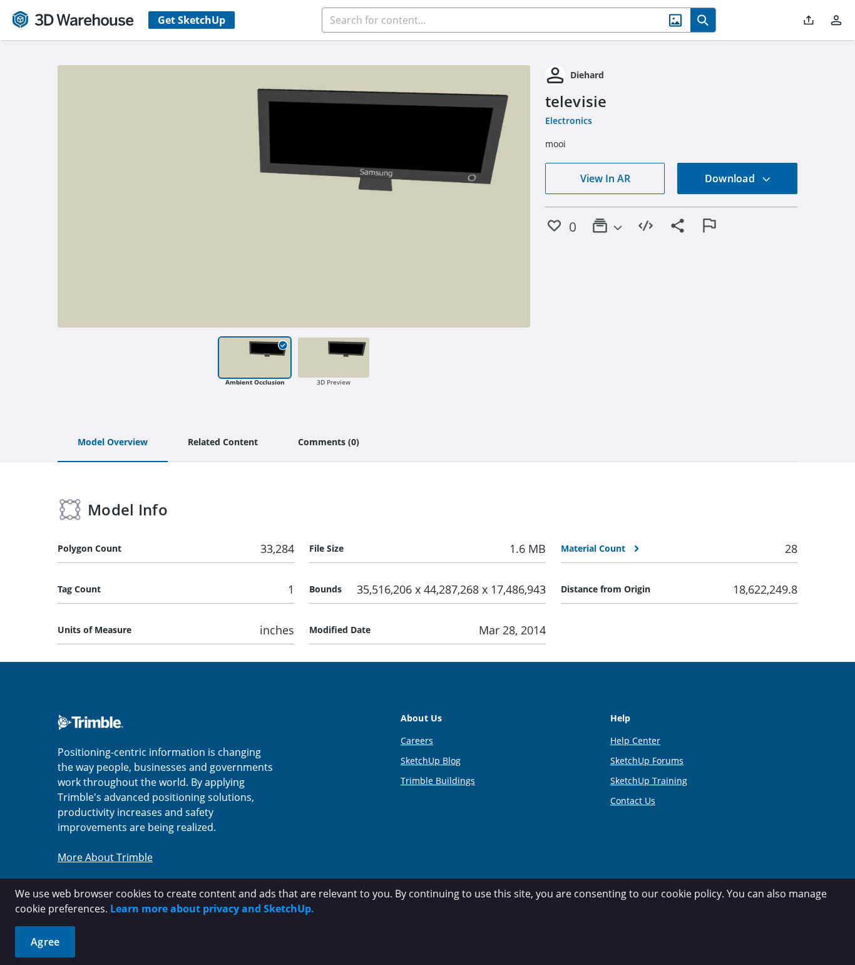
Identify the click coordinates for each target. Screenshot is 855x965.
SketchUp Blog (431, 760)
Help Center (635, 740)
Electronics (568, 120)
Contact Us (632, 801)
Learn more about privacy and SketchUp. (212, 909)
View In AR (605, 178)
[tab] (113, 442)
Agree (45, 942)
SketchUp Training (648, 781)
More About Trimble (105, 857)
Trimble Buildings (438, 781)
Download (731, 178)
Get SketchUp (191, 20)
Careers (417, 740)
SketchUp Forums (646, 760)
